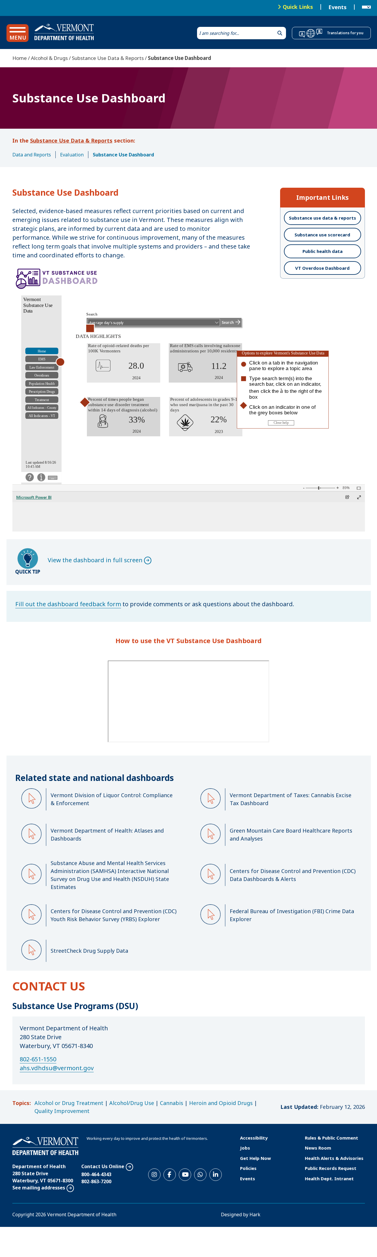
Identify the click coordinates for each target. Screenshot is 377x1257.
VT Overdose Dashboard (322, 268)
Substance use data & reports (322, 218)
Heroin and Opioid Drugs (221, 1102)
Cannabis (171, 1102)
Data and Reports (31, 154)
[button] (17, 33)
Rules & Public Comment (331, 1138)
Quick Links (298, 6)
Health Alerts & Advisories (334, 1158)
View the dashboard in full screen (95, 560)
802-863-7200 (96, 1181)
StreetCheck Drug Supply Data (89, 950)
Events (337, 7)
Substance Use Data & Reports (108, 58)
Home (19, 58)
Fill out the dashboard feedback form (68, 604)
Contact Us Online (102, 1166)
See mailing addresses (38, 1187)
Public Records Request (330, 1168)
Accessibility (254, 1138)
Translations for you (345, 32)
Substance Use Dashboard (123, 154)
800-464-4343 (96, 1174)
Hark (254, 1214)
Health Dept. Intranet (329, 1178)
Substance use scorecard (322, 235)
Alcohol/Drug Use (131, 1102)
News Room (318, 1148)
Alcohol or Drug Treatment (68, 1102)
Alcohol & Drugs (49, 58)
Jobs (245, 1148)
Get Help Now (255, 1158)
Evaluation (72, 154)
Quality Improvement (62, 1110)
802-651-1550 (38, 1059)
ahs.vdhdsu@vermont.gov (57, 1068)
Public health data (322, 251)
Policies (248, 1168)
